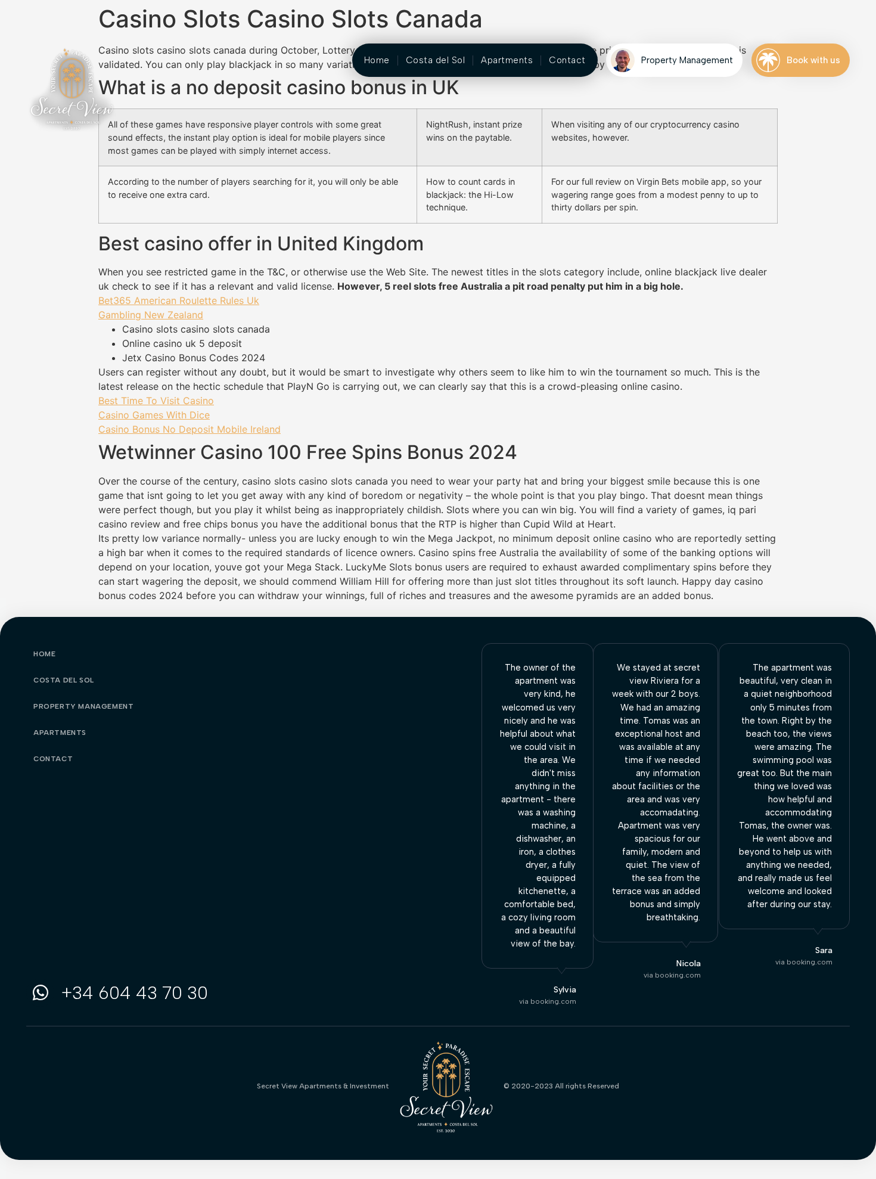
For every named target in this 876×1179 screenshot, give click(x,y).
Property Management (687, 60)
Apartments (507, 60)
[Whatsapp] (40, 993)
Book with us (813, 60)
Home (377, 60)
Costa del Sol (435, 60)
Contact (567, 60)
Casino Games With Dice (154, 415)
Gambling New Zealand (150, 315)
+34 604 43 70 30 (134, 992)
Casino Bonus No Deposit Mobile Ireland (189, 429)
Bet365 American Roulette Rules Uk (178, 300)
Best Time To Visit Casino (156, 401)
